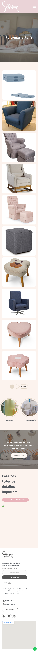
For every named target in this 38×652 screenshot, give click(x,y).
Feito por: (5, 583)
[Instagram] (13, 616)
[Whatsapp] (4, 616)
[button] (19, 455)
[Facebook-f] (9, 616)
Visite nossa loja (9, 596)
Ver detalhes (19, 99)
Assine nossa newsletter (10, 568)
